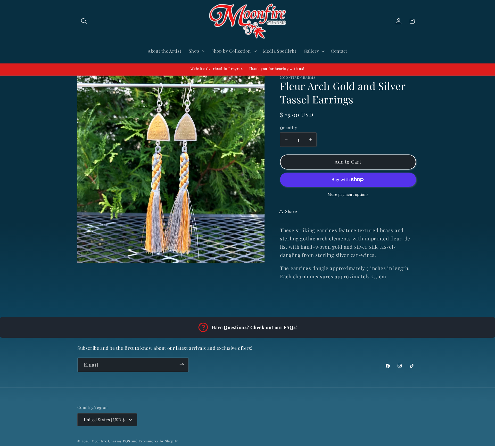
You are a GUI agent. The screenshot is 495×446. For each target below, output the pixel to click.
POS (126, 441)
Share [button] (291, 211)
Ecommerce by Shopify (158, 441)
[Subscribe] (181, 365)
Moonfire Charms (107, 441)
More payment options (348, 194)
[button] (84, 21)
